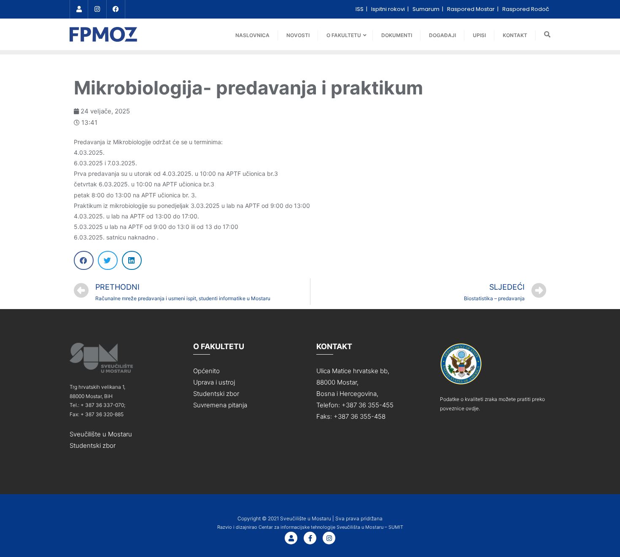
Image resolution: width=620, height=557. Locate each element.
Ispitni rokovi (388, 9)
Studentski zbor (93, 445)
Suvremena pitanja (220, 405)
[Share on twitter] (108, 260)
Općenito (206, 371)
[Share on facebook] (84, 260)
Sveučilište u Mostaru (101, 434)
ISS (360, 9)
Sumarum (426, 9)
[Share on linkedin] (132, 260)
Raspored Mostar (471, 9)
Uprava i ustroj (214, 382)
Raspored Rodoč (525, 9)
